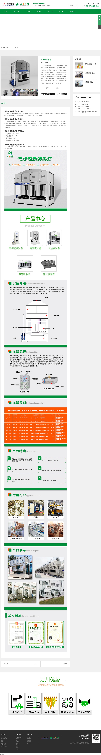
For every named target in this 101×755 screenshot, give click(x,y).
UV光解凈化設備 (4, 738)
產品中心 (16, 11)
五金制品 (17, 741)
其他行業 (17, 749)
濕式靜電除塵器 (4, 746)
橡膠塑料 (17, 746)
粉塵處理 (17, 738)
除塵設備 (2, 740)
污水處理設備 (3, 744)
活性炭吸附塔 (3, 743)
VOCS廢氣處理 (19, 737)
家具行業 (17, 743)
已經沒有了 (65, 663)
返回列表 (57, 88)
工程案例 (28, 11)
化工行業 (17, 744)
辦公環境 (29, 740)
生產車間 (29, 738)
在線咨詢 (46, 88)
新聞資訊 (50, 11)
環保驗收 (39, 11)
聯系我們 (72, 11)
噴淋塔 (16, 47)
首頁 (5, 11)
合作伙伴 (29, 743)
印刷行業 (17, 740)
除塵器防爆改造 (89, 82)
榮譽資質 (29, 741)
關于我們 (61, 11)
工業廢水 (17, 747)
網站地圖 (82, 742)
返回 (36, 663)
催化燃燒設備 (73, 6)
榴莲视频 (2, 754)
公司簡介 (29, 737)
